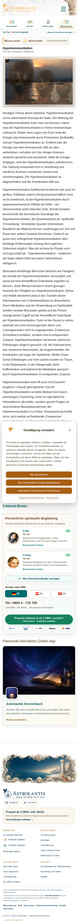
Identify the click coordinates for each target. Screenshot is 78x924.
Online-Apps (48, 26)
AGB (20, 905)
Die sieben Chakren (12, 882)
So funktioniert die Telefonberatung (56, 866)
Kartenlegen (11, 26)
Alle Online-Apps (10, 866)
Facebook (31, 802)
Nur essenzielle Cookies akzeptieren (39, 482)
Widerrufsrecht (9, 905)
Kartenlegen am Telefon (51, 871)
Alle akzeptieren (39, 474)
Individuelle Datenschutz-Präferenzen (39, 490)
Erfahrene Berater (15, 505)
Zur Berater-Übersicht (13, 835)
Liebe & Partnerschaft (50, 850)
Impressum (8, 909)
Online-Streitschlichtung (47, 905)
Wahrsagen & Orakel (50, 855)
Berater (30, 26)
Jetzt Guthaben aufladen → (20, 819)
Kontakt (44, 877)
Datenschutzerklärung (31, 497)
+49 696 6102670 (52, 896)
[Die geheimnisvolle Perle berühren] (62, 774)
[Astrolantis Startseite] (19, 8)
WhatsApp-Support (11, 851)
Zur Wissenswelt (48, 835)
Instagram (13, 802)
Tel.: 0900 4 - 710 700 (21, 603)
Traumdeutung (47, 845)
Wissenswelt (66, 26)
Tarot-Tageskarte (11, 871)
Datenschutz (29, 905)
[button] (39, 619)
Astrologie (45, 840)
